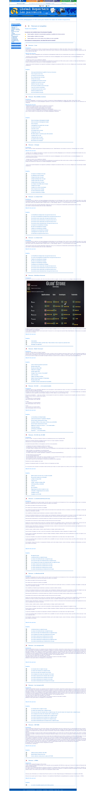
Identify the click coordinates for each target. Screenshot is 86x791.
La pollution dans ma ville (36, 135)
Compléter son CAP (35, 492)
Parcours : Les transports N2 (36, 685)
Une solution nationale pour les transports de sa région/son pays (43, 718)
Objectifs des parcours (42, 15)
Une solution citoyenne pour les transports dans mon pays (42, 675)
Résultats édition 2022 (35, 379)
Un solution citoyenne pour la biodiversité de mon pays (41, 563)
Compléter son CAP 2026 (36, 494)
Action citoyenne (34, 123)
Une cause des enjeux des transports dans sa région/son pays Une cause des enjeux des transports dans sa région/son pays (55, 712)
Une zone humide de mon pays (37, 92)
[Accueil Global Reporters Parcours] (14, 14)
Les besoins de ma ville (35, 127)
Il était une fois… (34, 480)
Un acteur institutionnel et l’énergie (38, 192)
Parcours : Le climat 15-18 (35, 196)
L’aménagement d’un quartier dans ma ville (39, 231)
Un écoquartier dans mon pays (37, 130)
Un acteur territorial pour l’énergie (37, 190)
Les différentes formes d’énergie (37, 175)
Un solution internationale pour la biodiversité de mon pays (42, 569)
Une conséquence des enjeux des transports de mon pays (42, 674)
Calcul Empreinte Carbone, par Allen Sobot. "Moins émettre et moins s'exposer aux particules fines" (50, 342)
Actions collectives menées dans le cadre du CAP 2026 (42, 756)
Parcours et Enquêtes (62, 15)
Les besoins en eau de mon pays (37, 75)
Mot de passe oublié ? (21, 3)
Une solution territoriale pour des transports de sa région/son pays (44, 717)
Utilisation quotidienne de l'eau (37, 90)
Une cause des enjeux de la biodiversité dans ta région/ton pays (43, 560)
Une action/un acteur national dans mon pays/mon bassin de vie (43, 221)
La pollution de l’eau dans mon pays (38, 82)
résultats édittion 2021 (35, 371)
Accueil (42, 5)
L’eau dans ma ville (35, 128)
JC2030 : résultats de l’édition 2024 (38, 482)
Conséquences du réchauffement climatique (39, 230)
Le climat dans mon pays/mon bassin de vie (39, 233)
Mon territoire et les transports (37, 140)
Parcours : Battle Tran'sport (36, 348)
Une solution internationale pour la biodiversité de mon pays (42, 641)
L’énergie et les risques (35, 185)
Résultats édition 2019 (35, 366)
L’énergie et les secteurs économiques (38, 187)
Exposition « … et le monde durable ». (38, 430)
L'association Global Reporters (28, 15)
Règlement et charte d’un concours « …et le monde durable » (43, 425)
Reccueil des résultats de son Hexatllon (39, 477)
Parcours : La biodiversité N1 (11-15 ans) (39, 498)
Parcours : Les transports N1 (36, 645)
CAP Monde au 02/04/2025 (36, 428)
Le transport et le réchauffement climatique (39, 224)
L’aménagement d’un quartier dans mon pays (40, 125)
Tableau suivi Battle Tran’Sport (37, 376)
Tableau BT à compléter (35, 369)
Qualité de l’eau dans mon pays (37, 83)
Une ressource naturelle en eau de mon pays (40, 85)
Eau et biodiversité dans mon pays (38, 77)
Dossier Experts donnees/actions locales (39, 420)
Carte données (34, 341)
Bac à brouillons (34, 487)
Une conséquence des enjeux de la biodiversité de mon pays (43, 634)
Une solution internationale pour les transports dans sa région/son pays (45, 720)
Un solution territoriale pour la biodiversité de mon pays (42, 565)
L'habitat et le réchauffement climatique (38, 228)
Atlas (49, 5)
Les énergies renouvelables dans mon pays (39, 183)
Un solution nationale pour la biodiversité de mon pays (41, 567)
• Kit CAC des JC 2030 (15, 31)
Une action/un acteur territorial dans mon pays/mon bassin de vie (44, 219)
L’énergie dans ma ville (35, 132)
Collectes (33, 485)
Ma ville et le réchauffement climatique (38, 226)
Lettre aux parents (34, 374)
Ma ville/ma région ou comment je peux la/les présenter (42, 133)
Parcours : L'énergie (34, 144)
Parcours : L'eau (33, 45)
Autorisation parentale (35, 427)
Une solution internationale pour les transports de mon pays (42, 680)
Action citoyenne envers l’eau (37, 73)
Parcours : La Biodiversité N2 (36, 573)
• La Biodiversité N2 (14, 36)
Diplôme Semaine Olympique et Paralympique (40, 378)
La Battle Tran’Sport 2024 (36, 478)
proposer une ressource (16, 48)
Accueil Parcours (14, 15)
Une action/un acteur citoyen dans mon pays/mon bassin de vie (43, 218)
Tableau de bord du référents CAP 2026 (38, 752)
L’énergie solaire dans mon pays (37, 180)
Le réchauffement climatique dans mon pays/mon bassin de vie (43, 214)
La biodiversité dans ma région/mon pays (39, 557)
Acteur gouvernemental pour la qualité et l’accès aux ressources (43, 72)
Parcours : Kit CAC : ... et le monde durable (40, 385)
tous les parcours (16, 25)
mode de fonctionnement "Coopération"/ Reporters (41, 418)
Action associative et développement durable (40, 121)
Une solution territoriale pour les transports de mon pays (42, 677)
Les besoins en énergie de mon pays (38, 173)
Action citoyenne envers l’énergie (37, 188)
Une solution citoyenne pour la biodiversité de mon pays (42, 636)
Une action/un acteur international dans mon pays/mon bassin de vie (44, 223)
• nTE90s (12, 41)
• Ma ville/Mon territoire (15, 40)
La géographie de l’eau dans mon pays (38, 80)
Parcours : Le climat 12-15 (35, 237)
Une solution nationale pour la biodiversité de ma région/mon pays (44, 639)
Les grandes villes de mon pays (37, 138)
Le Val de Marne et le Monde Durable (38, 417)
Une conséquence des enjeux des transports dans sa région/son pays (44, 713)
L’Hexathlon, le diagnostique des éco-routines (40, 490)
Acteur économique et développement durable (40, 120)
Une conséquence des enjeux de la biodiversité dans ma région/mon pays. (45, 562)
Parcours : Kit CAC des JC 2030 (37, 434)
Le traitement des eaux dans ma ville (38, 88)
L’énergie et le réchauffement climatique (39, 262)
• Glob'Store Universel (15, 28)
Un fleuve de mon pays (35, 78)
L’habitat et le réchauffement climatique (38, 259)
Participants (52, 15)
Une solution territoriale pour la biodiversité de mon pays (42, 637)
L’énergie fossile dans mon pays (37, 177)
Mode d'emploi (72, 15)
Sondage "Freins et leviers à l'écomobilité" (39, 373)
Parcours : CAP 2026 (34, 724)
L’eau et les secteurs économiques (38, 87)
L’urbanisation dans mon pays (37, 137)
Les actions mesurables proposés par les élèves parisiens (42, 785)
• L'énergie (13, 33)
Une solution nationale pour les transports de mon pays (42, 679)
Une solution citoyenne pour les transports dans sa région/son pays (44, 715)
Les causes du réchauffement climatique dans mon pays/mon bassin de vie (46, 216)
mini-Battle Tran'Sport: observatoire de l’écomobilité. (41, 381)
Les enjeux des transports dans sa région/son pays (41, 710)
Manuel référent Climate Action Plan (38, 754)
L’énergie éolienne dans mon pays (37, 182)
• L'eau (12, 32)
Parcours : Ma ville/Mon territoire (37, 96)
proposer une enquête (16, 45)
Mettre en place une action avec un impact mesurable (41, 475)
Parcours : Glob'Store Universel (37, 275)
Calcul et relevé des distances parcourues (39, 364)
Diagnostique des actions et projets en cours (40, 489)
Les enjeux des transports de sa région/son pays (40, 670)
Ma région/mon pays (35, 555)
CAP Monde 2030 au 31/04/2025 (37, 484)
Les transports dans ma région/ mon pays (39, 668)
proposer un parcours (16, 43)
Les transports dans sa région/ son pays (39, 708)
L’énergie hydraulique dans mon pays (38, 178)
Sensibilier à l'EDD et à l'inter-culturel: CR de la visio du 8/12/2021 (44, 422)
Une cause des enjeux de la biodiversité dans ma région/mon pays (44, 632)
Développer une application (36, 344)
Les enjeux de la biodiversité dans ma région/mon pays (42, 558)
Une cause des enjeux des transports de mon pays (41, 672)
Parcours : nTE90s (33, 760)
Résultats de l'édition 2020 (36, 368)
